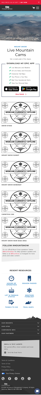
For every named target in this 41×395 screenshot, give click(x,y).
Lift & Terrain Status (11, 295)
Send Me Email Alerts (14, 352)
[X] (31, 378)
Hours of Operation (11, 284)
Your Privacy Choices (12, 373)
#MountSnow (21, 245)
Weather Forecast (29, 295)
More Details (20, 94)
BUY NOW (24, 2)
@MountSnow (15, 254)
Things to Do (11, 307)
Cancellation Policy (8, 370)
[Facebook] (11, 378)
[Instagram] (18, 378)
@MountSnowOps (8, 252)
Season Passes (29, 283)
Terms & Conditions (8, 360)
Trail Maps (28, 307)
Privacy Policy (6, 367)
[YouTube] (24, 378)
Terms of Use (6, 364)
